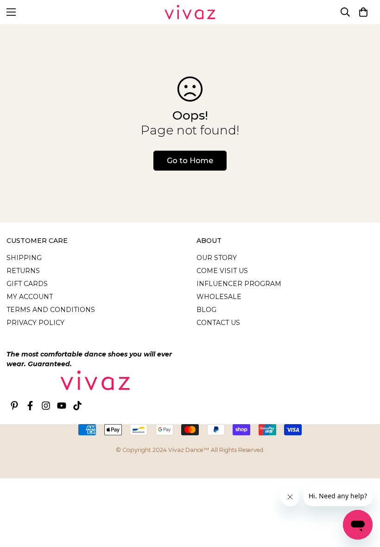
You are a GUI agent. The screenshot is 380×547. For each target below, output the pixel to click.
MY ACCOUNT (29, 297)
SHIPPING (24, 258)
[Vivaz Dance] (190, 12)
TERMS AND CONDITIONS (50, 309)
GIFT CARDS (27, 284)
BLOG (206, 309)
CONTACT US (218, 322)
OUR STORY (216, 258)
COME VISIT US (222, 271)
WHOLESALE (218, 297)
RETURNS (23, 271)
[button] (363, 12)
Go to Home (190, 160)
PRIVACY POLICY (35, 322)
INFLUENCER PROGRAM (238, 284)
